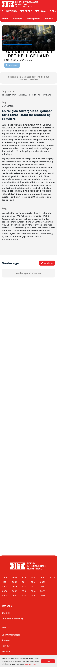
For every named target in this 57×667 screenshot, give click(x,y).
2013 (24, 591)
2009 (14, 595)
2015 (33, 577)
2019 (33, 595)
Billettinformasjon (11, 634)
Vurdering (48, 263)
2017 (33, 586)
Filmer (4, 18)
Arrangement (33, 18)
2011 (24, 582)
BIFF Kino (11, 11)
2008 (14, 591)
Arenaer (6, 640)
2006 (14, 582)
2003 (5, 591)
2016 (33, 582)
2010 (24, 577)
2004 (5, 595)
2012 (24, 586)
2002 (5, 586)
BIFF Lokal (41, 11)
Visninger (17, 18)
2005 (14, 577)
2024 (42, 595)
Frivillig (6, 645)
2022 (42, 586)
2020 (42, 577)
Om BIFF (6, 613)
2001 (5, 582)
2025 (52, 577)
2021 (42, 582)
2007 (14, 586)
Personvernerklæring (12, 618)
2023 (42, 591)
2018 (33, 591)
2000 (5, 577)
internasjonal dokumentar (17, 42)
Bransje (49, 18)
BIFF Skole (26, 11)
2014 (24, 595)
